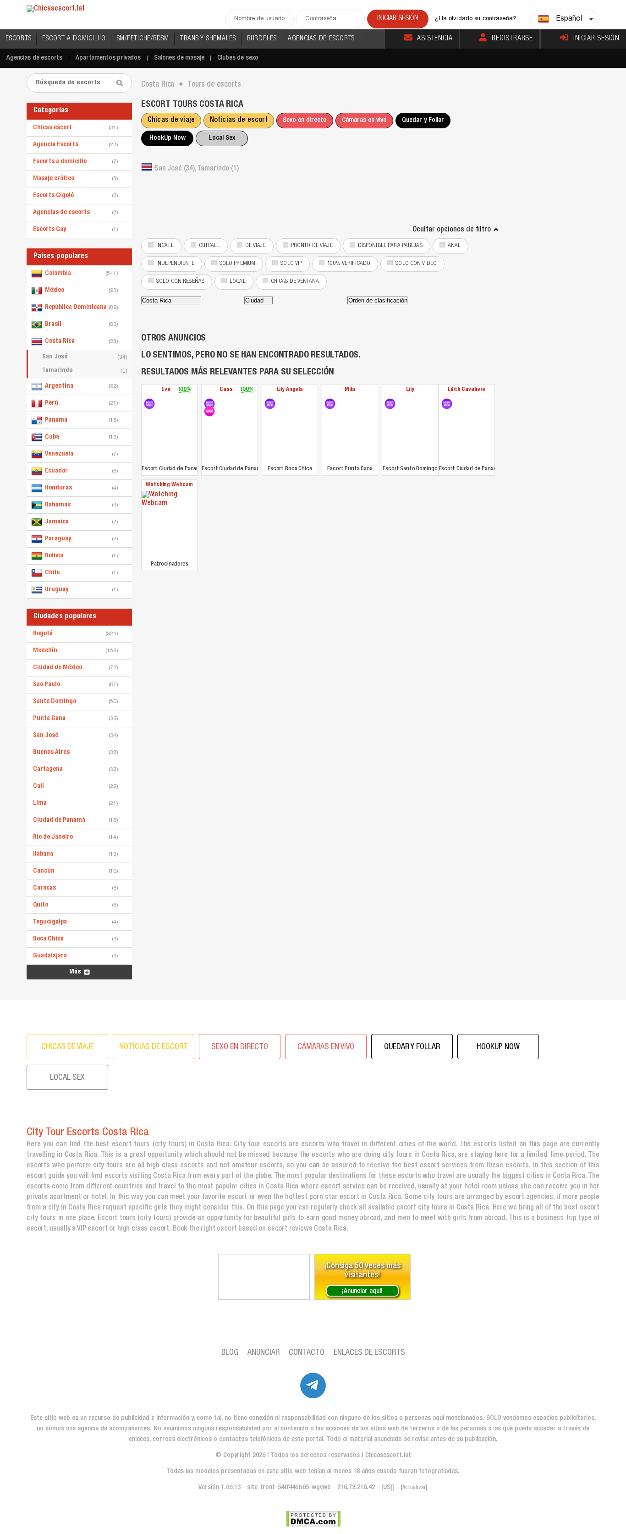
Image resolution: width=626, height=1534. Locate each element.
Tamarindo (84, 371)
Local (238, 282)
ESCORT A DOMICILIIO (73, 38)
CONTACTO (306, 1353)
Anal (454, 246)
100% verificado (348, 264)
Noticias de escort (239, 120)
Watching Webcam (169, 485)
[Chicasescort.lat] (56, 9)
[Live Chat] (264, 1277)
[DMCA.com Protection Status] (313, 1519)
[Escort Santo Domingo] (389, 403)
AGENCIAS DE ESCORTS (321, 38)
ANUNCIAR (263, 1353)
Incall (165, 246)
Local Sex (222, 138)
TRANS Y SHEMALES (208, 38)
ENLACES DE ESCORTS (369, 1353)
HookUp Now (167, 138)
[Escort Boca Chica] (269, 403)
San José (84, 357)
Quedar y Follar (423, 120)
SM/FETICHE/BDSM (143, 38)
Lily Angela (290, 390)
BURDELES (262, 38)
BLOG (229, 1353)
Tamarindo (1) (218, 169)
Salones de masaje (179, 58)
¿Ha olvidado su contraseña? (475, 19)
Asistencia (434, 39)
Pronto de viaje (312, 246)
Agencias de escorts (34, 58)
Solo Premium (238, 264)
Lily (410, 390)
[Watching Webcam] (169, 524)
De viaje (255, 246)
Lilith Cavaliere (466, 390)
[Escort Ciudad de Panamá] (149, 403)
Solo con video (416, 264)
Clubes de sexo (237, 58)
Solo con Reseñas (180, 282)
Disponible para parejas (390, 246)
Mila (350, 390)
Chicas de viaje (171, 120)
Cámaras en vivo (364, 120)
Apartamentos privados (108, 58)
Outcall (209, 246)
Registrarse (512, 39)
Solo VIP (291, 264)
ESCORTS (18, 38)
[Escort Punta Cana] (329, 403)
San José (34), (176, 169)
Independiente (175, 264)
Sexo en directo (305, 120)
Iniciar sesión (596, 39)
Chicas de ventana (295, 282)
